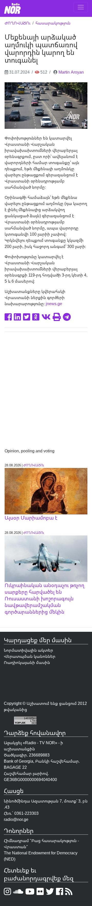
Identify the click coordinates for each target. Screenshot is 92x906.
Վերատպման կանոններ (29, 656)
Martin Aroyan (71, 72)
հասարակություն (53, 23)
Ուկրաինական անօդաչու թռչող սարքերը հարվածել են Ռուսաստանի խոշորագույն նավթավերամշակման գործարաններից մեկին (44, 598)
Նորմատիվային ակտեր (28, 650)
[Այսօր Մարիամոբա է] (46, 491)
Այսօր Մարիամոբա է (31, 517)
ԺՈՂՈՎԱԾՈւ (17, 23)
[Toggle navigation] (81, 7)
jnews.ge (54, 303)
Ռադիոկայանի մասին (27, 662)
